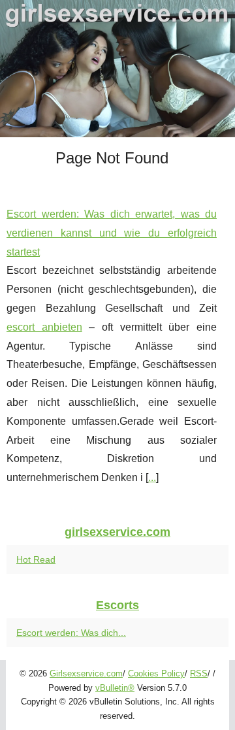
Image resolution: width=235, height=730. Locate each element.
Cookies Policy (156, 673)
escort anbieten (44, 327)
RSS (199, 673)
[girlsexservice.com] (117, 68)
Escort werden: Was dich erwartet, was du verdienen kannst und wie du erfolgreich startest (112, 232)
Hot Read (35, 559)
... (152, 477)
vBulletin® (114, 688)
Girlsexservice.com (86, 673)
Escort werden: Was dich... (71, 632)
